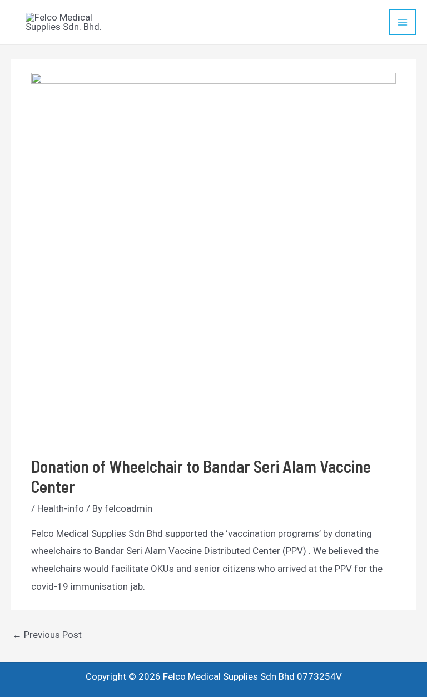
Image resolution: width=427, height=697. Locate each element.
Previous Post (47, 634)
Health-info (60, 508)
